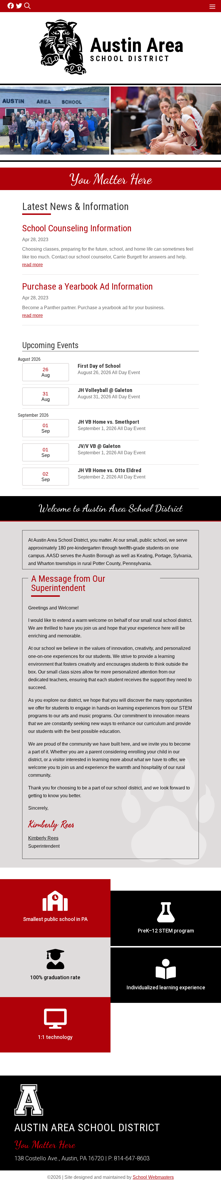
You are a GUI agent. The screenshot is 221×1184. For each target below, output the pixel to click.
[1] (102, 150)
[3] (114, 150)
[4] (120, 150)
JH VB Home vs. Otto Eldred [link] (109, 470)
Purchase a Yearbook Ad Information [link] (87, 286)
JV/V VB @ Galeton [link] (99, 446)
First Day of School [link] (99, 366)
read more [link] (32, 264)
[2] (108, 150)
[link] (11, 6)
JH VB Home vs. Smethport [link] (108, 422)
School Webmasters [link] (153, 1177)
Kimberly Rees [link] (43, 838)
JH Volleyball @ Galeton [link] (105, 390)
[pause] (213, 147)
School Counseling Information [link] (77, 228)
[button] (212, 6)
